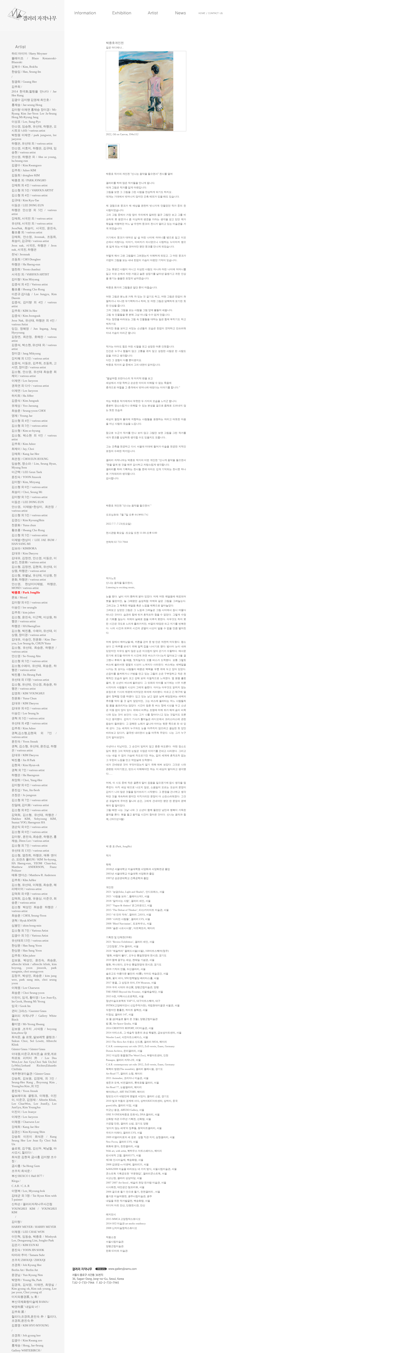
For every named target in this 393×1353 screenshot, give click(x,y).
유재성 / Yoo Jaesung (25, 405)
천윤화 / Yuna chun (24, 525)
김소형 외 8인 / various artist (30, 810)
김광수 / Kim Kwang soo (27, 1340)
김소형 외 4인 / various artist (30, 195)
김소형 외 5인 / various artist (30, 425)
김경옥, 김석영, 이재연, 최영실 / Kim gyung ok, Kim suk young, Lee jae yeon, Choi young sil (34, 1288)
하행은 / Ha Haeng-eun (26, 264)
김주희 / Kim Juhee (24, 444)
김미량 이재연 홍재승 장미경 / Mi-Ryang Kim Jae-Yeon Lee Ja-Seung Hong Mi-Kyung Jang (34, 113)
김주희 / (17, 86)
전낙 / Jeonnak (21, 254)
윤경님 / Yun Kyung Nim (27, 1275)
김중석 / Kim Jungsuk (25, 400)
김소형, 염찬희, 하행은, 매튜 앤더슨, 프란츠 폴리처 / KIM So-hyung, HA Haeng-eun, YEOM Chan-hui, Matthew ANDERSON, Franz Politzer (34, 863)
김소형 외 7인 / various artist (30, 800)
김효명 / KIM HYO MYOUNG (30, 1325)
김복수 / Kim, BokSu (25, 66)
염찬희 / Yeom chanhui (26, 269)
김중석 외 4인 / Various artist (30, 284)
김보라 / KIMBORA (24, 548)
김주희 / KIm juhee (23, 955)
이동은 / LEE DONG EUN (28, 205)
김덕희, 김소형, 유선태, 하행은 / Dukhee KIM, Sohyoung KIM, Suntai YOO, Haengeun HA (34, 818)
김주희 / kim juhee (23, 612)
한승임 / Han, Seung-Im (26, 71)
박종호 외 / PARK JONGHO (29, 180)
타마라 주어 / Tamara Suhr (28, 1255)
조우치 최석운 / (22, 1171)
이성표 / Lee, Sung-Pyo (26, 121)
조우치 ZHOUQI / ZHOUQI (28, 1260)
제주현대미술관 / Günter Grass (31, 1073)
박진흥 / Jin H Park (23, 760)
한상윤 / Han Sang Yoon (27, 945)
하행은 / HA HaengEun (26, 626)
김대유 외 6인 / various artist (30, 708)
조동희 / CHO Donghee (26, 259)
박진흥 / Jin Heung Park (26, 674)
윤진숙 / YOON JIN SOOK (28, 1250)
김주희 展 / (19, 1311)
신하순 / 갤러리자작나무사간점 (32, 1204)
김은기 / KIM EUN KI (25, 1245)
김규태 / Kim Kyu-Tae (25, 200)
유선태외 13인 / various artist (30, 940)
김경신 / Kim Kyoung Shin (28, 1132)
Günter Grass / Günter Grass (28, 1049)
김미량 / (17, 1221)
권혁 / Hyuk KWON (24, 920)
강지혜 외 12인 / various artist (30, 358)
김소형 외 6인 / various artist (30, 487)
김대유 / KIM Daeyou (25, 703)
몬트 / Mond (19, 597)
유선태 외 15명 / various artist (30, 679)
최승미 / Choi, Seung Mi (27, 492)
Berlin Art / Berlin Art (25, 1270)
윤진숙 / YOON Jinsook (26, 477)
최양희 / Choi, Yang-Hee (27, 780)
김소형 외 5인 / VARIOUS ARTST (32, 190)
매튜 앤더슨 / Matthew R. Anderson (34, 875)
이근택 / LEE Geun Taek (27, 472)
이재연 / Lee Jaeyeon (25, 380)
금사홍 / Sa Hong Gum (26, 1166)
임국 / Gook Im (21, 1006)
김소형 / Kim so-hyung (26, 430)
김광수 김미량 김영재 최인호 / (31, 100)
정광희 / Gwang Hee (24, 81)
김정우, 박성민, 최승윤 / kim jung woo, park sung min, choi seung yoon (34, 979)
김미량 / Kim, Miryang (26, 482)
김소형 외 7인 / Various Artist (30, 930)
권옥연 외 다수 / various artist (30, 385)
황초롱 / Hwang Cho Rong (28, 289)
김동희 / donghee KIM (26, 175)
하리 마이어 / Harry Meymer (29, 53)
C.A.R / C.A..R (21, 1186)
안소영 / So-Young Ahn (26, 656)
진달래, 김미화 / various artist (30, 805)
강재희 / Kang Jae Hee (25, 454)
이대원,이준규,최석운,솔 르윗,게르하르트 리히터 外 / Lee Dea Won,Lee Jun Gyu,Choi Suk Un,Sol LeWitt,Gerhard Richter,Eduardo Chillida (34, 1061)
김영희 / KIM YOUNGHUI (28, 693)
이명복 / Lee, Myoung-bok (28, 1191)
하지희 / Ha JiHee (23, 395)
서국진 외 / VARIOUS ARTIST (30, 274)
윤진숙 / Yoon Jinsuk (25, 741)
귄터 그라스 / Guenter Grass (29, 1011)
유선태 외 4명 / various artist (30, 723)
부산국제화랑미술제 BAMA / (30, 1301)
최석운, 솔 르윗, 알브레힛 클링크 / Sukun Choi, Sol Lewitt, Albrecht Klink (34, 1040)
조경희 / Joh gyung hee (26, 1335)
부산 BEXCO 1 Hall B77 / (28, 1176)
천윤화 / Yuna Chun (24, 698)
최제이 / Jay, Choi (23, 449)
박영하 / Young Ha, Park (27, 1280)
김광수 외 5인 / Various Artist (30, 935)
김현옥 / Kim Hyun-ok (26, 765)
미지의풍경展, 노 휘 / (25, 1296)
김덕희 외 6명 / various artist (30, 893)
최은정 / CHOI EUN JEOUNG (30, 459)
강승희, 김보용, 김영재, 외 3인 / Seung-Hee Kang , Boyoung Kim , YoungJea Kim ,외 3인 (34, 1082)
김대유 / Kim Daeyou (25, 553)
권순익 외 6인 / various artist (30, 827)
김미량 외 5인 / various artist (30, 497)
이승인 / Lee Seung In (25, 713)
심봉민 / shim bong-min (26, 925)
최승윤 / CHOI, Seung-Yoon (29, 915)
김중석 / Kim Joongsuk (26, 315)
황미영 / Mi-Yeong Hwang (28, 1024)
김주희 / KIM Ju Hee (24, 310)
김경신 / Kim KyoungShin (28, 520)
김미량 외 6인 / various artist (30, 602)
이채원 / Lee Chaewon (26, 987)
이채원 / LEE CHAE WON (28, 1231)
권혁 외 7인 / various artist (28, 770)
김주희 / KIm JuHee (24, 880)
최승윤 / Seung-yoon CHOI (28, 410)
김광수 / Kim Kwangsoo (27, 165)
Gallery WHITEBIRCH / (26, 1350)
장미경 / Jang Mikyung (26, 353)
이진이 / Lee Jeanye (24, 1112)
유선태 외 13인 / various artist (30, 850)
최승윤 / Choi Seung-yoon (28, 992)
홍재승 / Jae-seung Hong (27, 105)
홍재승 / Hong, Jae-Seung (27, 1345)
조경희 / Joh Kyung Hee (27, 1265)
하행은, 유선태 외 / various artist (32, 143)
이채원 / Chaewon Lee (26, 1122)
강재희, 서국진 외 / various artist (32, 218)
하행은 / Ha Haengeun (25, 775)
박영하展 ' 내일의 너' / (26, 1306)
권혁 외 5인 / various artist (28, 718)
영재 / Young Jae (22, 415)
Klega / (16, 1181)
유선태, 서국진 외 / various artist (32, 223)
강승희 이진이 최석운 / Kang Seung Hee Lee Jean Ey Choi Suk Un (34, 1140)
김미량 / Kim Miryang (25, 279)
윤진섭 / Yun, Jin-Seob (26, 790)
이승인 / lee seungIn (24, 607)
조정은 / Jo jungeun (24, 795)
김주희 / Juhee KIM (24, 170)
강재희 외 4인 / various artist (30, 185)
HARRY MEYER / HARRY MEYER (34, 1226)
